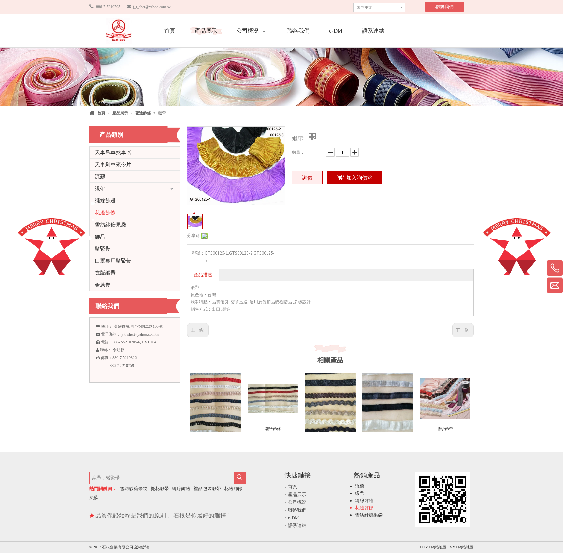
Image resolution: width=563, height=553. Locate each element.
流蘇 (100, 176)
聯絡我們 (297, 510)
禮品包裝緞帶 (207, 488)
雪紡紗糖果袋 (110, 224)
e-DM (293, 518)
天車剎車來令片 (113, 164)
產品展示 (297, 494)
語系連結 (297, 525)
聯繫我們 (444, 6)
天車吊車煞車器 (113, 152)
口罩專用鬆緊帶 (113, 261)
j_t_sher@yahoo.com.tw (151, 7)
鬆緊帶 (102, 249)
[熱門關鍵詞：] (239, 478)
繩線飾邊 (105, 200)
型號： (198, 253)
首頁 (292, 486)
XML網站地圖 (461, 547)
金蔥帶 (102, 285)
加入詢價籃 (359, 177)
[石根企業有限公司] (119, 31)
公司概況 (297, 502)
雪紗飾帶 (445, 429)
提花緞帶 (160, 488)
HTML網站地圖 (434, 547)
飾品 (100, 237)
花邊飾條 (105, 212)
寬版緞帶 (105, 273)
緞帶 (100, 188)
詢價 (307, 177)
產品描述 (203, 275)
